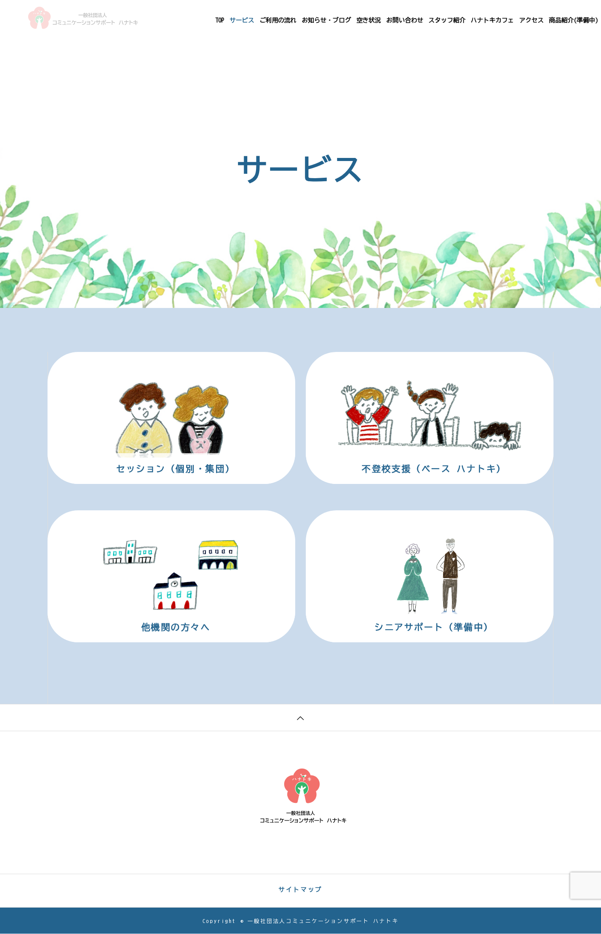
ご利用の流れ (278, 20)
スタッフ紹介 (447, 20)
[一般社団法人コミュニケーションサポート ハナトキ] (83, 17)
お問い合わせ (404, 20)
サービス (242, 20)
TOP (219, 20)
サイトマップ (300, 889)
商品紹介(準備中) (573, 20)
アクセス (531, 20)
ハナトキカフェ (492, 20)
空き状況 (368, 20)
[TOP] (300, 717)
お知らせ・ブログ (326, 20)
